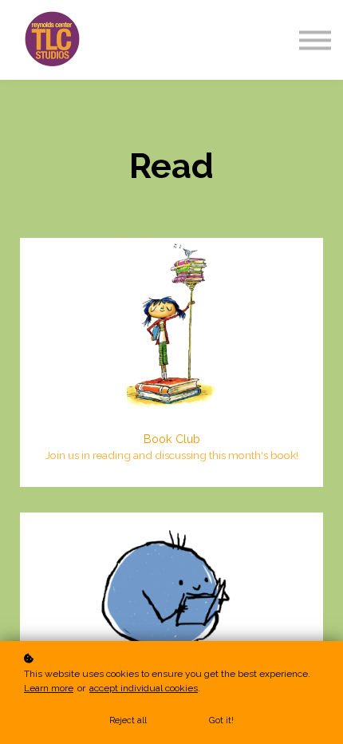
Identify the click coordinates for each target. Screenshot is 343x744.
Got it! (221, 720)
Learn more (48, 688)
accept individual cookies (143, 688)
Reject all (128, 720)
